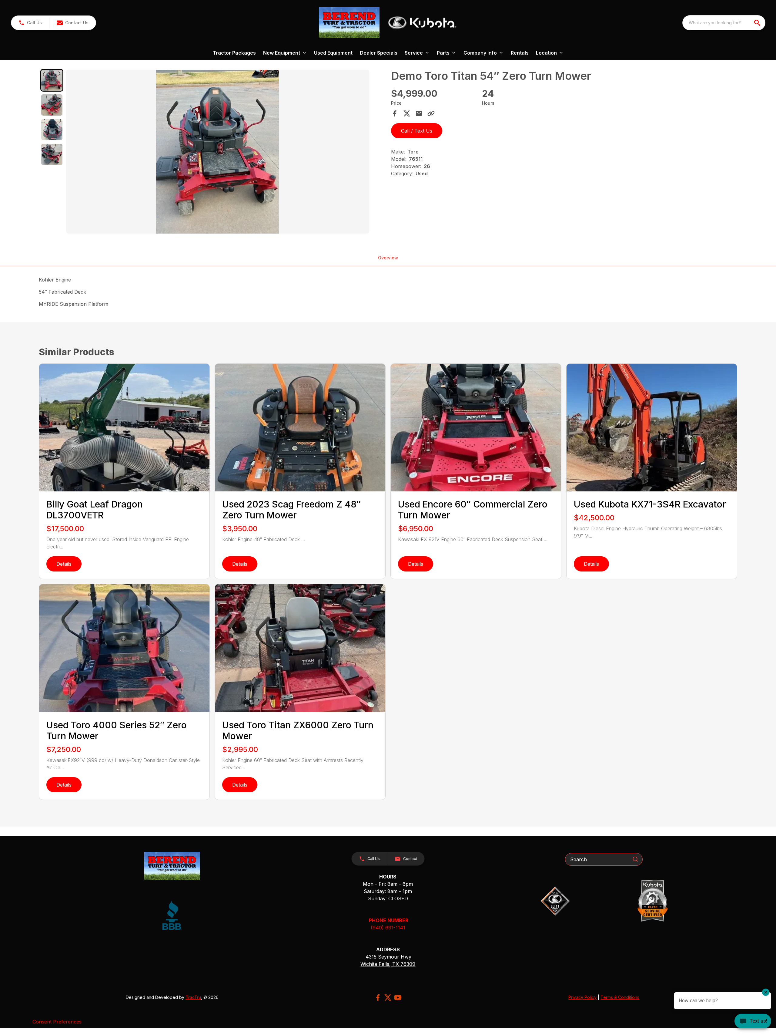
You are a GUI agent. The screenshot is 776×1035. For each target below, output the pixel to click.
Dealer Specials (378, 53)
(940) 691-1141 (388, 928)
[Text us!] (753, 1021)
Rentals (520, 53)
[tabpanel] (225, 152)
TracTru (193, 997)
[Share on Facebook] (394, 113)
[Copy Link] (431, 113)
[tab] (51, 80)
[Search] (635, 859)
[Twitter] (388, 997)
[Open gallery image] (217, 152)
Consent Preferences (57, 1022)
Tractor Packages (234, 53)
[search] (758, 23)
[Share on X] (406, 113)
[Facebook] (378, 997)
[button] (30, 22)
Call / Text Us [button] (416, 131)
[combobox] (724, 22)
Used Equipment (333, 53)
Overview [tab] (388, 257)
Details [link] (64, 564)
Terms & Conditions (619, 997)
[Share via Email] (419, 113)
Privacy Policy (582, 997)
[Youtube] (398, 997)
